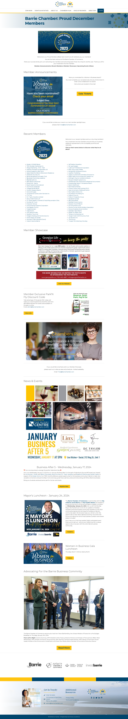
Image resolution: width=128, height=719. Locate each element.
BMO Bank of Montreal (33, 181)
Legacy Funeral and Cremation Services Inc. (81, 174)
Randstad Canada (73, 199)
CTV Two (29, 195)
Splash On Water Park (75, 212)
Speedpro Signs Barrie (75, 211)
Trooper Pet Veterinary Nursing (77, 221)
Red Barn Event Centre (75, 202)
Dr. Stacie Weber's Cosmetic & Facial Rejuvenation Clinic (43, 200)
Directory (92, 10)
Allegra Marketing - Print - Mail (36, 168)
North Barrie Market (74, 186)
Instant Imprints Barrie (33, 221)
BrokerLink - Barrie (32, 183)
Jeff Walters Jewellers (74, 164)
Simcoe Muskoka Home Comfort (78, 209)
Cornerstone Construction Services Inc (38, 193)
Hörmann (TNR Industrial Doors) (36, 219)
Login (101, 10)
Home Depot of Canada (34, 217)
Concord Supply (31, 192)
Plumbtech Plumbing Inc (76, 193)
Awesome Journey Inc (33, 174)
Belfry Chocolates (46, 474)
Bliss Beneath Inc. (32, 180)
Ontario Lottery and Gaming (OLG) (78, 188)
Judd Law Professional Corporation (78, 168)
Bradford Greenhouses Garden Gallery (87, 474)
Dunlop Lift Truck (32, 202)
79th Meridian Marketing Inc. (35, 166)
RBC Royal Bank (73, 200)
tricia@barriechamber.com (68, 125)
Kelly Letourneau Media (75, 169)
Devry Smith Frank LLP (33, 199)
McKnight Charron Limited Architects (79, 178)
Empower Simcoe (32, 204)
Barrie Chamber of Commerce (77, 501)
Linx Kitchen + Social (31, 474)
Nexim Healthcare (73, 185)
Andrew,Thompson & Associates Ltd (37, 169)
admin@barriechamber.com (35, 307)
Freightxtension (31, 209)
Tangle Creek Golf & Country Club (78, 216)
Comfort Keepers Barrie (34, 190)
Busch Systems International (35, 185)
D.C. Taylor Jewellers (67, 474)
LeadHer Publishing (74, 173)
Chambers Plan (65, 10)
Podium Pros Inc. (73, 195)
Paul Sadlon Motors (89, 502)
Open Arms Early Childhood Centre (78, 190)
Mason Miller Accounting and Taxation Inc (80, 176)
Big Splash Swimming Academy (36, 178)
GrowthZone (77, 716)
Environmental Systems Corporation (37, 205)
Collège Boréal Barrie (33, 188)
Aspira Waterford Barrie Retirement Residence (40, 173)
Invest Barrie (76, 502)
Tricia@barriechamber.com (66, 372)
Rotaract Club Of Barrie (75, 204)
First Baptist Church (32, 207)
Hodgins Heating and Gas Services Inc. (38, 216)
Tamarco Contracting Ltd (75, 214)
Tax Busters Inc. (73, 217)
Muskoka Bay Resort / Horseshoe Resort (80, 183)
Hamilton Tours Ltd (32, 214)
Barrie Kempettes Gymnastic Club (37, 176)
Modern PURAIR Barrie (33, 164)
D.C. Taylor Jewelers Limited (35, 197)
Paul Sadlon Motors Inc (75, 192)
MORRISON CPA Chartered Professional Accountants (84, 181)
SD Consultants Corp (74, 205)
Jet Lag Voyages (73, 166)
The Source (71, 219)
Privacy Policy (70, 697)
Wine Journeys (56, 474)
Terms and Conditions (72, 700)
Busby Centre (37, 476)
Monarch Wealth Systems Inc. (77, 180)
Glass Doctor (30, 211)
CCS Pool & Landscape (33, 186)
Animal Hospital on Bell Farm (35, 171)
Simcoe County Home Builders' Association (81, 207)
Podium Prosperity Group (76, 197)
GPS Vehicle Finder (32, 212)
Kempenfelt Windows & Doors (77, 171)
